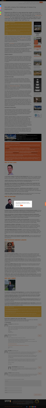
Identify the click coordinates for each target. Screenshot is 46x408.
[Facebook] (0, 6)
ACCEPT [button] (21, 205)
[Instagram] (0, 8)
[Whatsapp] (0, 12)
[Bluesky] (0, 5)
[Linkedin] (0, 9)
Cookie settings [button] (18, 205)
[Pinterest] (0, 11)
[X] (0, 4)
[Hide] (0, 15)
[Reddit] (0, 7)
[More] (0, 14)
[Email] (0, 13)
